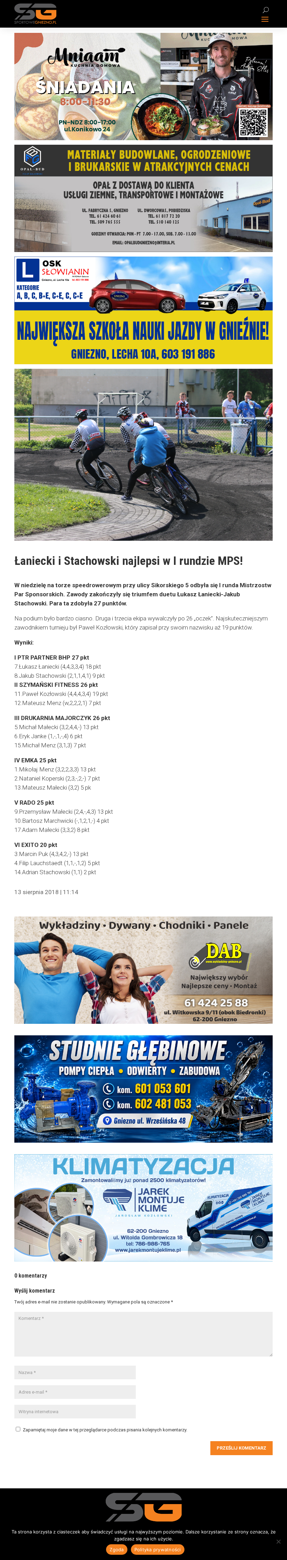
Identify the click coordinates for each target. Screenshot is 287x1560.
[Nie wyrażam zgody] (278, 1541)
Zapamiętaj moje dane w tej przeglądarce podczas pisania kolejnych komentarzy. (105, 1429)
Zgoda (117, 1549)
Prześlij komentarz (241, 1448)
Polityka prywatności (157, 1549)
